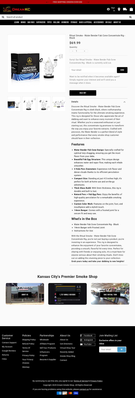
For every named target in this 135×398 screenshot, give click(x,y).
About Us (25, 294)
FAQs (4, 359)
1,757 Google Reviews (67, 294)
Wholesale (44, 340)
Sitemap (26, 367)
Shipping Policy (29, 340)
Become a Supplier (48, 359)
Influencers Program (45, 353)
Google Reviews (9, 351)
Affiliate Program (47, 344)
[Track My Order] (125, 9)
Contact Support (9, 343)
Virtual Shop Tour (67, 348)
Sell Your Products (48, 348)
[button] (98, 102)
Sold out (82, 93)
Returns (5, 355)
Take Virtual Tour (110, 294)
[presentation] (47, 2)
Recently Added (67, 352)
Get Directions (66, 344)
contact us (84, 389)
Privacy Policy (28, 355)
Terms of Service (26, 349)
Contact (63, 360)
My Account (7, 347)
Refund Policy (28, 344)
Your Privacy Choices (27, 361)
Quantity (73, 47)
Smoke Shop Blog (67, 356)
